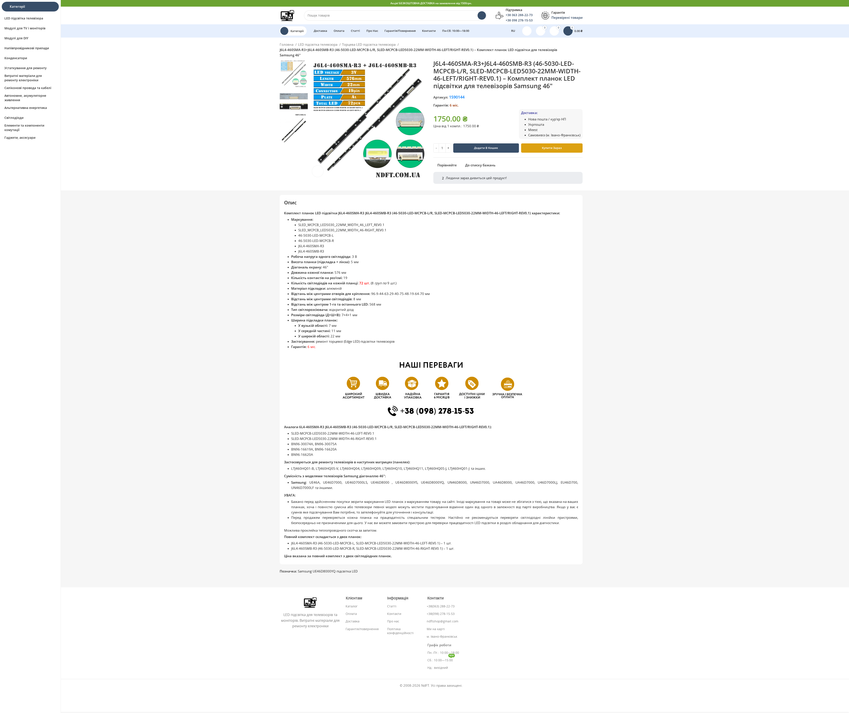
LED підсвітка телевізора (318, 44)
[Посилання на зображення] (310, 602)
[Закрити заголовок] (843, 3)
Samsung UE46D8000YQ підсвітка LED (328, 571)
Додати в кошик (486, 148)
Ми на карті (436, 629)
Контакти (394, 614)
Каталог (352, 606)
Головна (287, 44)
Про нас (393, 621)
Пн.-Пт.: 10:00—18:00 (443, 652)
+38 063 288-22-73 (519, 15)
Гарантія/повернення (362, 629)
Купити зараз (552, 148)
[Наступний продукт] (584, 50)
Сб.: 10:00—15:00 (440, 659)
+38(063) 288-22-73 (441, 606)
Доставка (352, 621)
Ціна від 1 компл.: (447, 126)
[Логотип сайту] (287, 15)
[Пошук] (482, 15)
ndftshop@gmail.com (442, 621)
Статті (391, 606)
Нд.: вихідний (437, 667)
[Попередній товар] (575, 50)
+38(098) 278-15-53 (441, 614)
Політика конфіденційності (400, 631)
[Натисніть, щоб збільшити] (317, 171)
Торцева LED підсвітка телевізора (369, 44)
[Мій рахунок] (527, 31)
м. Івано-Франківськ (442, 636)
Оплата (351, 614)
